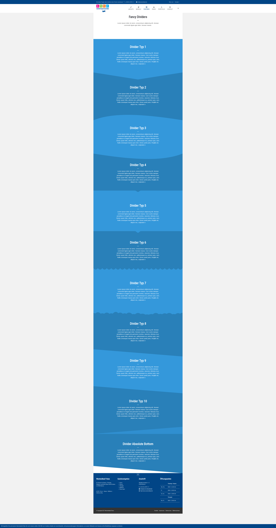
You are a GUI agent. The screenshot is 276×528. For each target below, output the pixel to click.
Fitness (121, 484)
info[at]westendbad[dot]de (146, 488)
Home (120, 482)
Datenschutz (168, 510)
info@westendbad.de (142, 2)
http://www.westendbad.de (146, 490)
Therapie (121, 485)
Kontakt (176, 2)
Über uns (171, 2)
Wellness (121, 487)
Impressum (161, 510)
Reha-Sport (122, 489)
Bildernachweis (176, 510)
